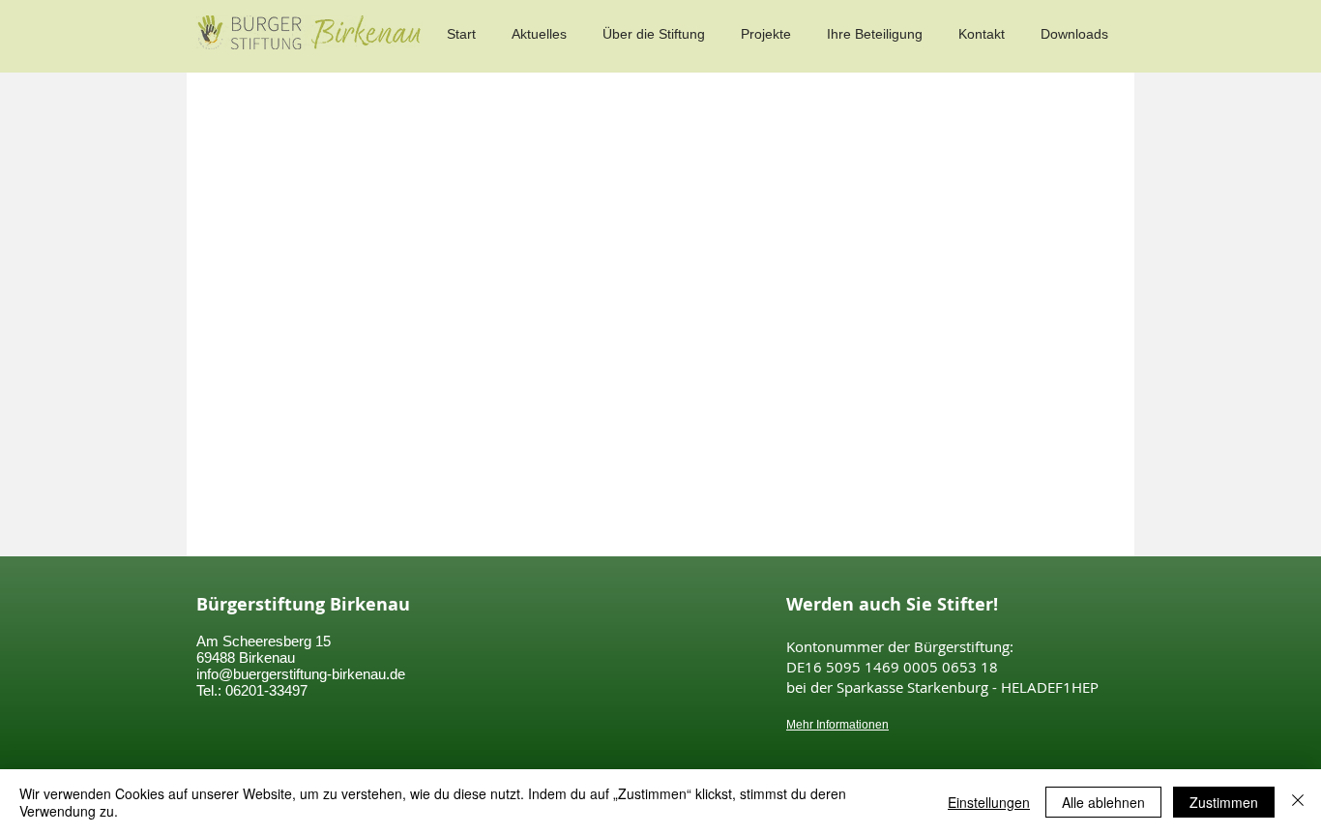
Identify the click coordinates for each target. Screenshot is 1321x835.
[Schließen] (1297, 802)
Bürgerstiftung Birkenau (303, 604)
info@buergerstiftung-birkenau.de (300, 674)
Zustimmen (1223, 802)
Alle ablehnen (1103, 802)
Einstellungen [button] (989, 802)
